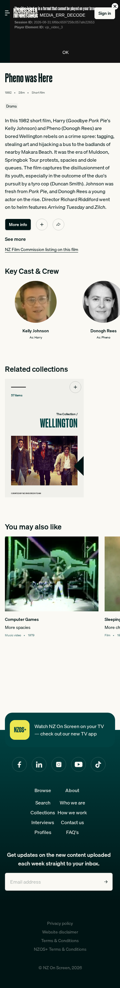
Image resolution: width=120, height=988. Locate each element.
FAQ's (72, 832)
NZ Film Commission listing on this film (41, 249)
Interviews (42, 822)
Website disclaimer (60, 932)
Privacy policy (60, 923)
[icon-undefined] (42, 224)
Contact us (72, 822)
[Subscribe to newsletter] (105, 881)
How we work (72, 812)
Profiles (42, 832)
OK (65, 52)
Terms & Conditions (60, 940)
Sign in (104, 13)
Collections (42, 812)
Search (42, 803)
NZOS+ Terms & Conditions (60, 949)
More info (18, 224)
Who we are (72, 803)
